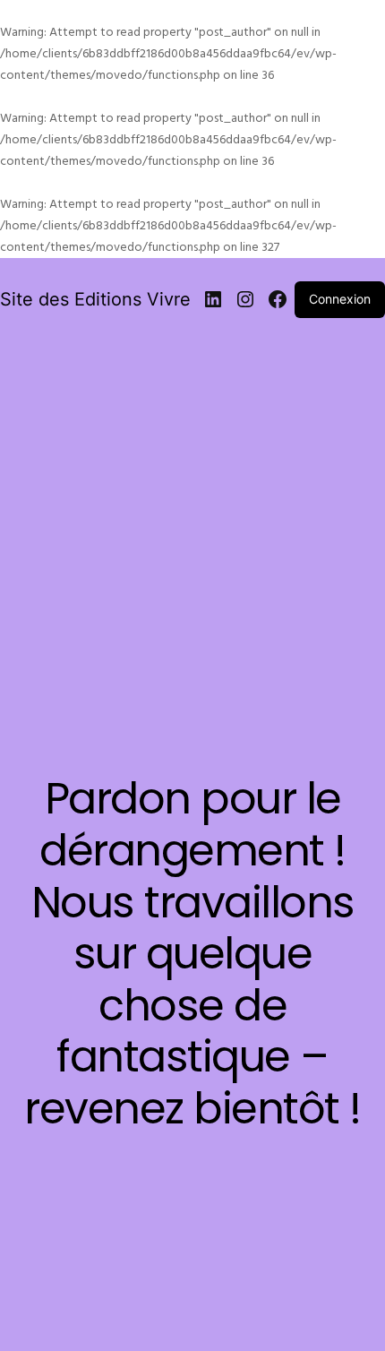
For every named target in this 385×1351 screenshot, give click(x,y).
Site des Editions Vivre (95, 299)
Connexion (340, 298)
